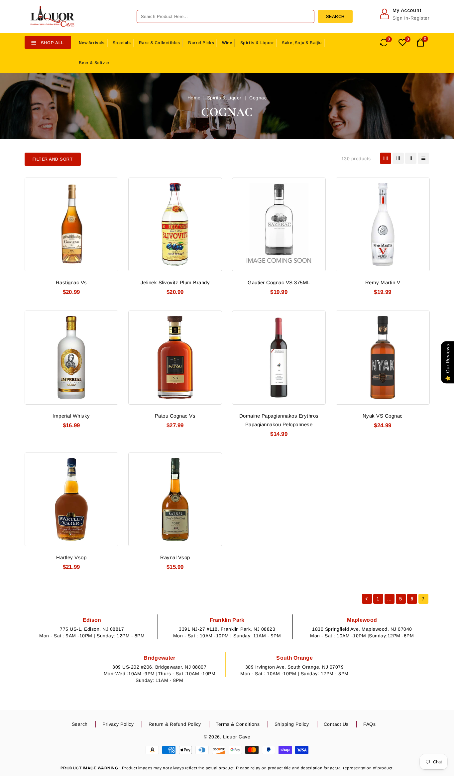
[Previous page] (367, 599)
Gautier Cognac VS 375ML (279, 282)
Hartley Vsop (71, 557)
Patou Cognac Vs (175, 416)
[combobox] (225, 16)
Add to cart (109, 223)
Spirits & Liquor (257, 43)
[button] (53, 159)
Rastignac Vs (71, 282)
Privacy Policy (118, 724)
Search (80, 724)
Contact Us (336, 724)
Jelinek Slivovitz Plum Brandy (175, 282)
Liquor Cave (237, 736)
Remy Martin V (382, 282)
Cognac (258, 97)
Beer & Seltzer (94, 63)
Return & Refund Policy (175, 724)
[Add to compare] (109, 198)
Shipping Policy (292, 724)
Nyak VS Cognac (383, 416)
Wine (227, 43)
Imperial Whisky (71, 416)
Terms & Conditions (238, 724)
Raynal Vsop (175, 557)
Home (194, 97)
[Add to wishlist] (109, 186)
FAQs (369, 724)
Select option (420, 223)
